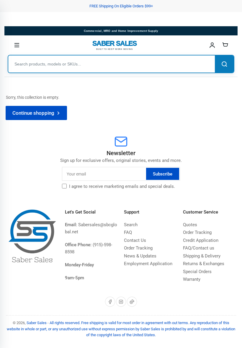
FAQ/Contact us (198, 248)
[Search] (224, 64)
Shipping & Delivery (201, 256)
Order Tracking (138, 248)
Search (131, 224)
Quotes (190, 224)
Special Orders (197, 271)
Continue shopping (33, 113)
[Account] (212, 45)
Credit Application (200, 240)
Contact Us (135, 240)
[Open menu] (16, 45)
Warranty (191, 279)
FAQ (128, 232)
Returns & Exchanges (203, 263)
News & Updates (140, 256)
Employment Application (148, 263)
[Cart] (225, 45)
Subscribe (162, 174)
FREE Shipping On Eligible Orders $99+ (121, 6)
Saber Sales (37, 323)
